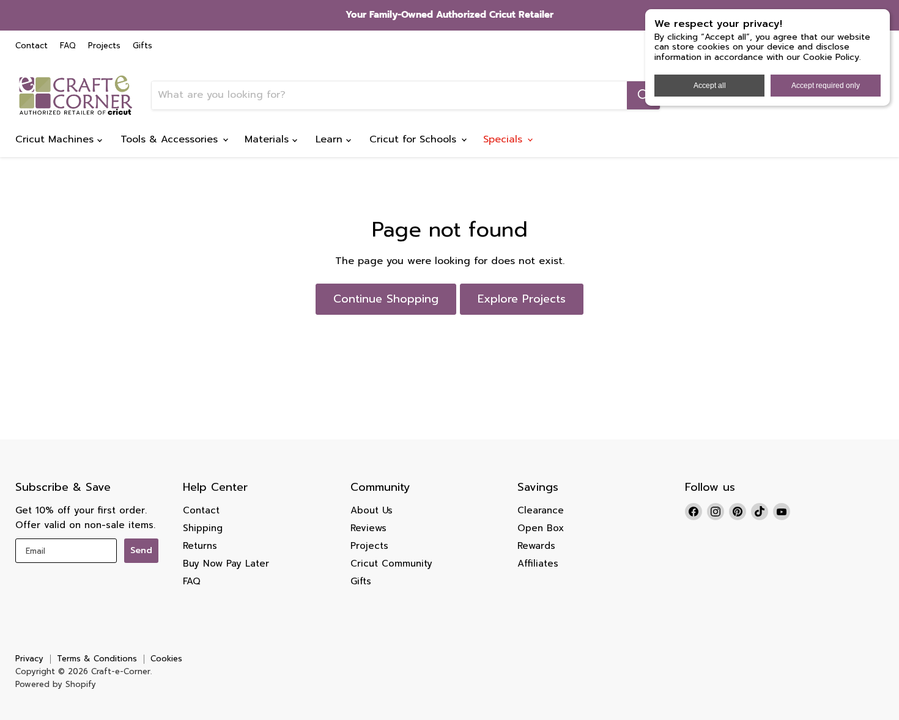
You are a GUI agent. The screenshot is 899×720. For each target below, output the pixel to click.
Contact (31, 46)
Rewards (536, 546)
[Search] (643, 95)
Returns (200, 546)
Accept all (710, 85)
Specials (504, 139)
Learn (331, 139)
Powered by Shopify (55, 684)
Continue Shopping (385, 298)
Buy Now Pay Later (226, 563)
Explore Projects (522, 298)
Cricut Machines (56, 139)
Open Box (540, 528)
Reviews (368, 528)
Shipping (203, 528)
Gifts (142, 46)
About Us (371, 510)
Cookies (166, 658)
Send (141, 550)
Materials (268, 139)
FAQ (68, 46)
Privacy (29, 658)
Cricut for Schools (414, 139)
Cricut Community (391, 563)
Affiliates (537, 563)
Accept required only (825, 85)
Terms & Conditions (97, 658)
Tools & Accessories (170, 139)
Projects (104, 46)
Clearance (540, 510)
